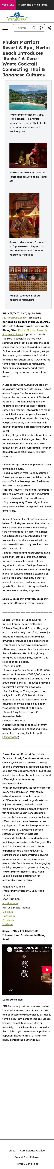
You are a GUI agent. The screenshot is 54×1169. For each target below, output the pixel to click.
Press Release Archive (32, 1150)
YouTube (7, 924)
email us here (10, 903)
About (12, 1150)
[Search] (34, 27)
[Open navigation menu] (5, 28)
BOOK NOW (10, 737)
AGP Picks (8, 4)
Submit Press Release (27, 1157)
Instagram (8, 915)
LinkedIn (7, 911)
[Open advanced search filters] (41, 27)
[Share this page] (49, 28)
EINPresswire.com (14, 317)
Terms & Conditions (27, 1163)
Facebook (8, 920)
